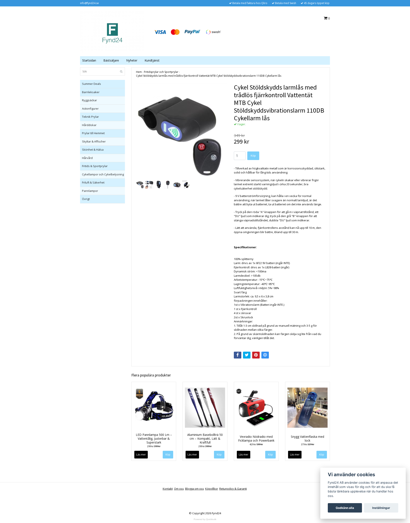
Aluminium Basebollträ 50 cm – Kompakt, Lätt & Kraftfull (205, 438)
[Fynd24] (112, 32)
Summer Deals (91, 84)
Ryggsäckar (89, 100)
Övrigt (86, 199)
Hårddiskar (89, 125)
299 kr (153, 446)
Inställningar (381, 508)
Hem (139, 72)
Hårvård (87, 158)
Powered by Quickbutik (205, 519)
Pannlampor (90, 191)
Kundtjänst (152, 60)
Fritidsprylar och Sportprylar (161, 72)
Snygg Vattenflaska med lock (307, 438)
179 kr (307, 444)
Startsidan (89, 60)
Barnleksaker (91, 92)
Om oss (179, 489)
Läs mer (141, 454)
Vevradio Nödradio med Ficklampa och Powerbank (256, 438)
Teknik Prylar (90, 117)
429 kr (256, 444)
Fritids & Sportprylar (95, 166)
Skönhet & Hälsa (93, 149)
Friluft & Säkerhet (93, 182)
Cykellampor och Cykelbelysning (103, 174)
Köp (219, 454)
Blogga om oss (194, 489)
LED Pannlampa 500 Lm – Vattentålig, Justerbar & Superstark (154, 438)
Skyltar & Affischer (94, 141)
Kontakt (168, 489)
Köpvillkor (211, 489)
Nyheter (131, 60)
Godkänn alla (345, 508)
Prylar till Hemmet (93, 133)
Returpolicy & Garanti (233, 489)
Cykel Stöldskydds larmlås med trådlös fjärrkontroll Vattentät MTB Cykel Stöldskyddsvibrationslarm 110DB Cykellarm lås (208, 76)
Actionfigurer (90, 108)
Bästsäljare (111, 60)
